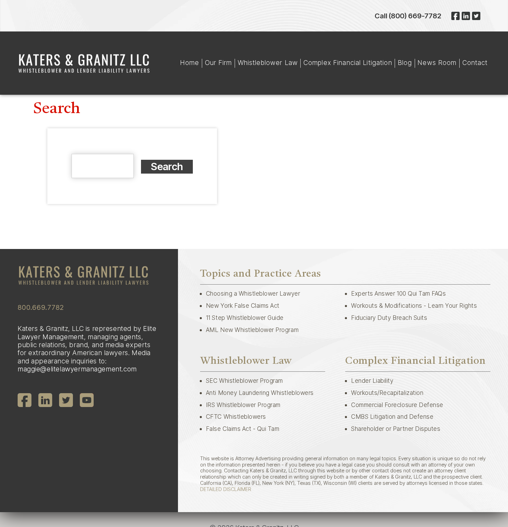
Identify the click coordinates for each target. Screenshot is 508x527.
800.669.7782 (41, 307)
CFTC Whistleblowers (236, 416)
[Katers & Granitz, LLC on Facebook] (455, 16)
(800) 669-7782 (415, 15)
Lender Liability (372, 380)
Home (189, 63)
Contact (475, 63)
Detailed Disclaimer (225, 489)
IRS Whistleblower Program (243, 404)
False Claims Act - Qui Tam (243, 428)
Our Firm (218, 63)
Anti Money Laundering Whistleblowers (260, 392)
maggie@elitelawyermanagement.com (77, 369)
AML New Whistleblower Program (252, 329)
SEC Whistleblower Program (244, 380)
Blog (405, 63)
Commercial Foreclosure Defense (397, 404)
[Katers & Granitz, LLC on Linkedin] (466, 16)
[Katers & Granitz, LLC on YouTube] (87, 400)
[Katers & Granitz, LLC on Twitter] (476, 16)
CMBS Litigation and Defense (392, 416)
